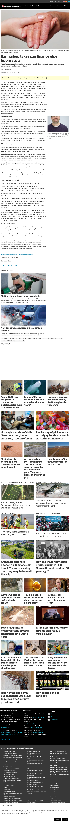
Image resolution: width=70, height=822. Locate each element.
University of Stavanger (55, 796)
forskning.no (37, 338)
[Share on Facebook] (2, 344)
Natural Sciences (50, 6)
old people (5, 338)
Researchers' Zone (62, 6)
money (18, 338)
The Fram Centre (54, 756)
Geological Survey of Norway (9, 761)
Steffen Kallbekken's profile (10, 265)
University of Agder (54, 787)
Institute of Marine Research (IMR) (11, 768)
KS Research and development (10, 772)
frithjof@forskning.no (36, 727)
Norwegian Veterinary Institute (33, 789)
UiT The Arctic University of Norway (58, 781)
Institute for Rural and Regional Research (12, 764)
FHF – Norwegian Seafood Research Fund (12, 757)
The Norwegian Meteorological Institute (59, 769)
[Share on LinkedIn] (7, 344)
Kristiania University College (9, 770)
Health (27, 6)
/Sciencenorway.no (56, 714)
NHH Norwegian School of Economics (11, 778)
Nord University (6, 789)
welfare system (26, 338)
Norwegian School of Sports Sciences (35, 782)
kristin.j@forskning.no (39, 732)
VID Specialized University (56, 798)
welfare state (20, 340)
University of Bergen (54, 789)
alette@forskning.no (30, 723)
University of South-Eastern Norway (58, 794)
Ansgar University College (9, 751)
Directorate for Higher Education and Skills (12, 755)
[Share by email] (9, 344)
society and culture (8, 340)
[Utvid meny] (1, 10)
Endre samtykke (5, 739)
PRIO (28, 798)
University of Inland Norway (56, 791)
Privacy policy (5, 727)
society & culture (56, 338)
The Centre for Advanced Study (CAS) (58, 751)
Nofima (5, 787)
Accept (64, 819)
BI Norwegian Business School (10, 753)
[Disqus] (35, 363)
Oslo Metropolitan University (33, 797)
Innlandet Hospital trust (8, 762)
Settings (58, 819)
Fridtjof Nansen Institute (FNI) (10, 759)
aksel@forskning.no (38, 717)
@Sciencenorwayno (56, 716)
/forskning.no (54, 719)
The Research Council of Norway (57, 778)
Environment (40, 6)
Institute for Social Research (9, 766)
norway (12, 338)
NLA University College (8, 785)
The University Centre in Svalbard (57, 779)
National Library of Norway (9, 776)
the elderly (45, 338)
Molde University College (8, 774)
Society (32, 6)
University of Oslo (54, 792)
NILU (4, 783)
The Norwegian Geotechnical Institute (58, 767)
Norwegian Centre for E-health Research (12, 798)
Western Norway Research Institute (57, 802)
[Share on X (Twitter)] (4, 344)
